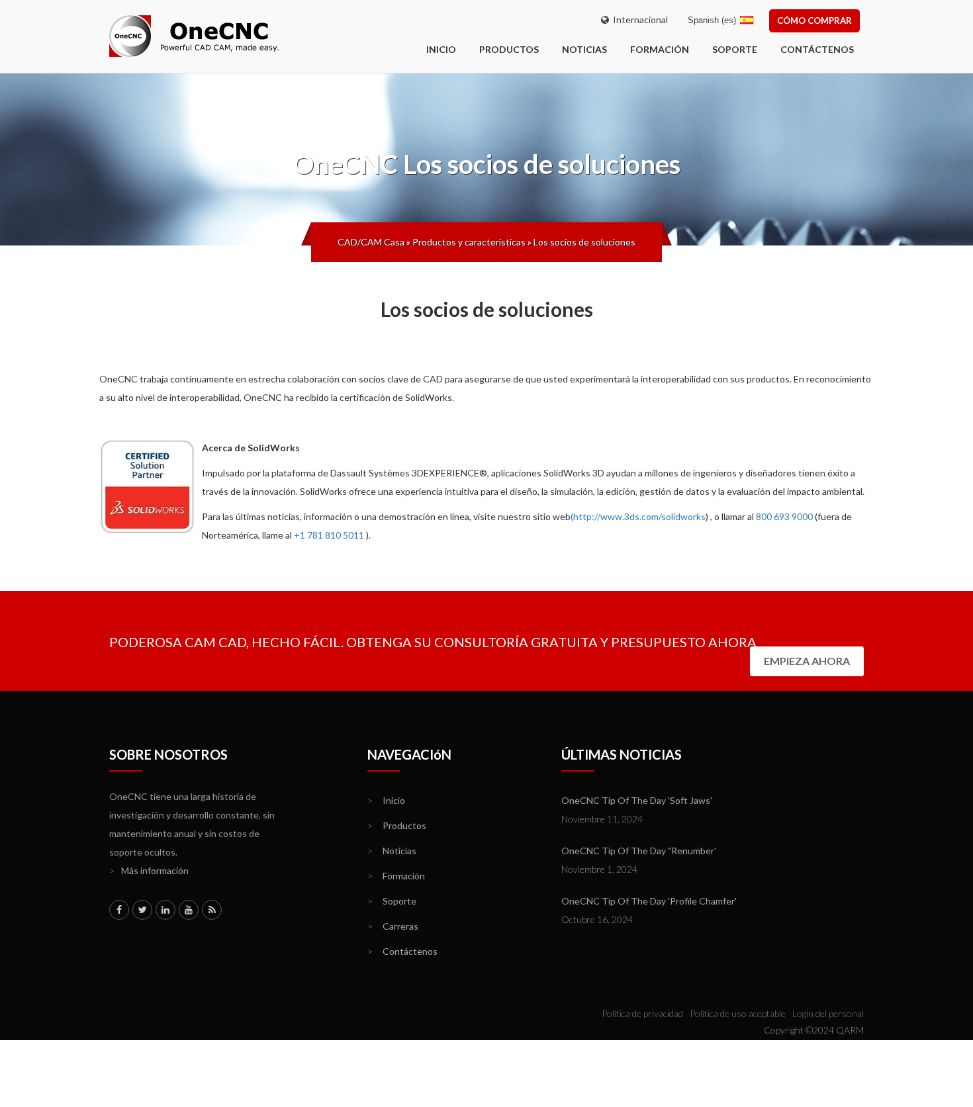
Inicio (386, 800)
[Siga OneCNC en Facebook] (119, 910)
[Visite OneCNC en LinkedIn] (165, 910)
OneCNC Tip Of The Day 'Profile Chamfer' (649, 901)
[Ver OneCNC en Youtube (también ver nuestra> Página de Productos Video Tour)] (189, 910)
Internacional (638, 19)
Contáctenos (817, 49)
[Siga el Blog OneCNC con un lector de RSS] (212, 910)
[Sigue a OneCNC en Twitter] (142, 910)
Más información (149, 870)
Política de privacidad (642, 1013)
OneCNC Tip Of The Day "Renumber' (638, 850)
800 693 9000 (784, 516)
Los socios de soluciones (584, 241)
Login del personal (828, 1013)
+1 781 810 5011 (329, 535)
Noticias (584, 49)
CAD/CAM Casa (371, 241)
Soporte (734, 49)
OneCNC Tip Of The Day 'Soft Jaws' (636, 800)
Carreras (392, 926)
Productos (509, 49)
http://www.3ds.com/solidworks (639, 516)
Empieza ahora (807, 660)
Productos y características (469, 241)
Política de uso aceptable (738, 1013)
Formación (659, 49)
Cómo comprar (814, 20)
